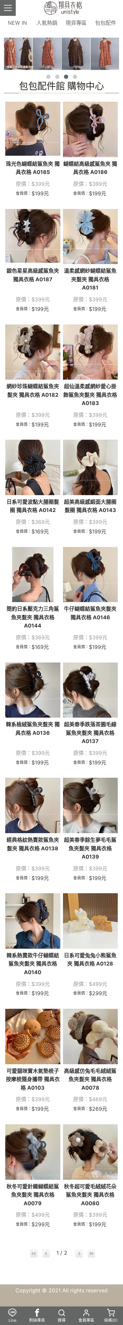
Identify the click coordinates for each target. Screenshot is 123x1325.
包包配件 (105, 22)
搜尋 (62, 1320)
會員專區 (86, 1320)
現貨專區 (76, 22)
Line (12, 1320)
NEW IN (17, 22)
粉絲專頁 (37, 1320)
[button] (48, 76)
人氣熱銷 (46, 22)
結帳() (110, 1320)
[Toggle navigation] (8, 8)
